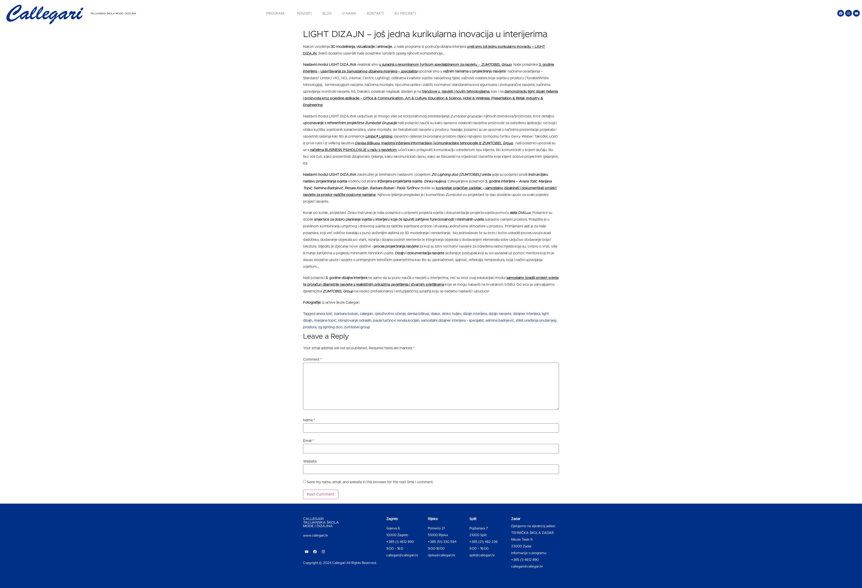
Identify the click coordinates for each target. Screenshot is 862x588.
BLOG (327, 13)
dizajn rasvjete (500, 314)
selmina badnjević (500, 320)
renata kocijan (408, 320)
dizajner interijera (526, 314)
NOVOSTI (304, 13)
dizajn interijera (475, 314)
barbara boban (346, 314)
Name (309, 420)
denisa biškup (418, 314)
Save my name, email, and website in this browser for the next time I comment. (370, 482)
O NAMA (349, 13)
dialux (435, 314)
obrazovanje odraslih (354, 320)
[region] (58, 553)
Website (310, 461)
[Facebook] (840, 13)
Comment (312, 359)
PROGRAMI (275, 13)
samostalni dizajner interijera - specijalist (452, 320)
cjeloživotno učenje (390, 314)
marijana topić (325, 320)
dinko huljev (451, 314)
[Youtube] (856, 13)
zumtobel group (357, 327)
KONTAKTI (375, 13)
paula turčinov (384, 320)
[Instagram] (848, 13)
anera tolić (324, 314)
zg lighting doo (330, 327)
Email (308, 441)
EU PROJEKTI (405, 13)
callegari (366, 314)
